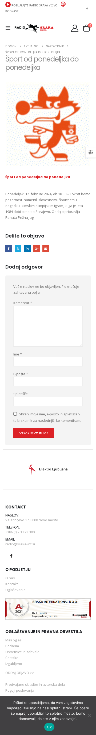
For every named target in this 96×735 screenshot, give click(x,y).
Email (45, 248)
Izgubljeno (13, 663)
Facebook (8, 248)
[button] (9, 28)
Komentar (22, 302)
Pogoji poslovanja (19, 690)
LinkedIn (27, 248)
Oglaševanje (15, 589)
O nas (10, 578)
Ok (49, 727)
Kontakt (11, 583)
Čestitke (11, 657)
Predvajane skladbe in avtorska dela (35, 684)
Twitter (18, 248)
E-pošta (20, 374)
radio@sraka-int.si (20, 544)
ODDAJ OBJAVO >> (19, 672)
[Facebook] (86, 8)
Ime (17, 354)
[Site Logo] (34, 28)
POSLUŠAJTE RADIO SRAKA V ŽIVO (34, 5)
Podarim (12, 646)
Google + (36, 248)
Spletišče (20, 393)
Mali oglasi (13, 640)
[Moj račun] (75, 28)
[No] (89, 715)
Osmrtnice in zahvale (22, 651)
